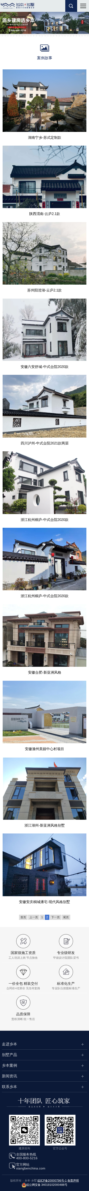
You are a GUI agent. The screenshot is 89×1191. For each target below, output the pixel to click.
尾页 (66, 917)
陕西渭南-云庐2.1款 (44, 214)
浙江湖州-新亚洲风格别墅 (44, 825)
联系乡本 (9, 1087)
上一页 (33, 917)
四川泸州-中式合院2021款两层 (45, 443)
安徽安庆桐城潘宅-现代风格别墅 (44, 902)
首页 (23, 917)
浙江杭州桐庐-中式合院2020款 (45, 520)
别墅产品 (9, 1055)
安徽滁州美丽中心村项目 (44, 749)
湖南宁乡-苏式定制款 (44, 137)
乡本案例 (9, 1065)
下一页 (55, 917)
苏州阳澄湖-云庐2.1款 (44, 290)
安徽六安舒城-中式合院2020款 (45, 367)
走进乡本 (9, 1044)
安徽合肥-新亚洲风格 (44, 672)
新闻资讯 (9, 1076)
